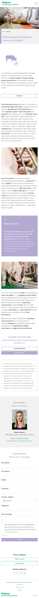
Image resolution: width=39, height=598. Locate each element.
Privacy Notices (19, 587)
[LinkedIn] (25, 573)
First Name (5, 463)
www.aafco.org (27, 381)
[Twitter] (18, 573)
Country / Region (7, 497)
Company (5, 488)
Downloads (19, 563)
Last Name (5, 471)
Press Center (19, 559)
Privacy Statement (11, 532)
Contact (19, 96)
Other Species (19, 353)
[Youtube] (21, 573)
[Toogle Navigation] (36, 3)
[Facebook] (14, 573)
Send (19, 539)
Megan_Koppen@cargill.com (22, 441)
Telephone (5, 505)
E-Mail (4, 480)
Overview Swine (19, 348)
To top (34, 595)
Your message (7, 514)
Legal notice (19, 584)
